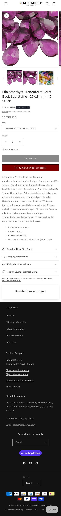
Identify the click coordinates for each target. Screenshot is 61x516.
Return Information (15, 329)
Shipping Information (16, 322)
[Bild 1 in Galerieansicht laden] (14, 77)
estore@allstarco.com (24, 424)
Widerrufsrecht (46, 505)
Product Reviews (14, 359)
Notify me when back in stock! (30, 167)
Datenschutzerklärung (14, 510)
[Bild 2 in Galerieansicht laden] (30, 77)
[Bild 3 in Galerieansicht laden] (46, 77)
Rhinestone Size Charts (17, 370)
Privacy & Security (14, 335)
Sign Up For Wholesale (17, 374)
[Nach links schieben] (3, 78)
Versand (5, 112)
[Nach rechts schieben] (57, 78)
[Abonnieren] (45, 442)
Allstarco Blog (13, 386)
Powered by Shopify (30, 505)
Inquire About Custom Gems (20, 380)
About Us (10, 315)
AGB (36, 510)
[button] (6, 3)
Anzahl (5, 135)
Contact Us (11, 342)
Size (4, 122)
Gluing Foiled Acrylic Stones (20, 363)
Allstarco (18, 505)
